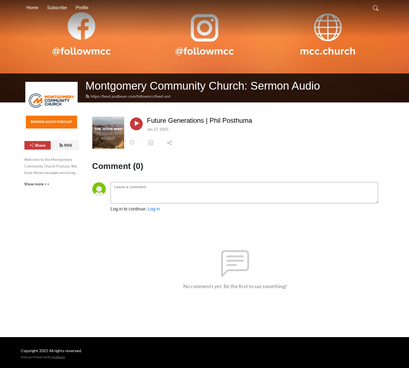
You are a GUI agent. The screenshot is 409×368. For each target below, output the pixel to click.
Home (32, 7)
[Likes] (132, 143)
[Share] (170, 143)
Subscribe (57, 7)
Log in (154, 209)
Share (40, 145)
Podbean (58, 357)
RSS (68, 145)
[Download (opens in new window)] (151, 143)
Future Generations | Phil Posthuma (199, 120)
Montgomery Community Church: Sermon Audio (202, 86)
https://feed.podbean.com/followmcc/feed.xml (130, 96)
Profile (82, 7)
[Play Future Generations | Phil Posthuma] (136, 123)
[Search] (376, 7)
